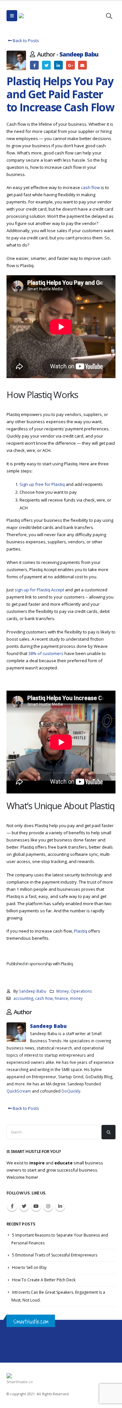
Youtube (36, 1206)
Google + (70, 65)
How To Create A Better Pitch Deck (43, 1280)
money (76, 998)
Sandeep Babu (79, 54)
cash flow (90, 187)
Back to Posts (25, 40)
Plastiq (80, 931)
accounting (23, 998)
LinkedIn (58, 65)
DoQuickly (70, 1091)
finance (61, 998)
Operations (81, 991)
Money (62, 991)
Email (82, 65)
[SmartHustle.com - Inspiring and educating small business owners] (38, 15)
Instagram (48, 1206)
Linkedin (60, 1206)
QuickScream (19, 1091)
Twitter (46, 65)
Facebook (34, 65)
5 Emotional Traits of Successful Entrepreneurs (54, 1255)
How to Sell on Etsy (29, 1267)
